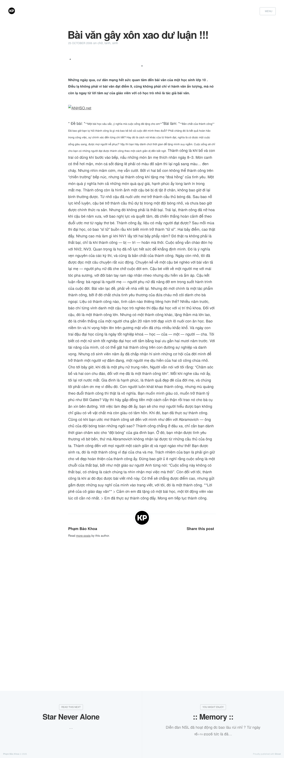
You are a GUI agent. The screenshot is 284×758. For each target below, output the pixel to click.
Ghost (278, 754)
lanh (108, 43)
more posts (83, 535)
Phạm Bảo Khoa (82, 528)
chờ (100, 43)
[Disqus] (142, 603)
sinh (115, 43)
